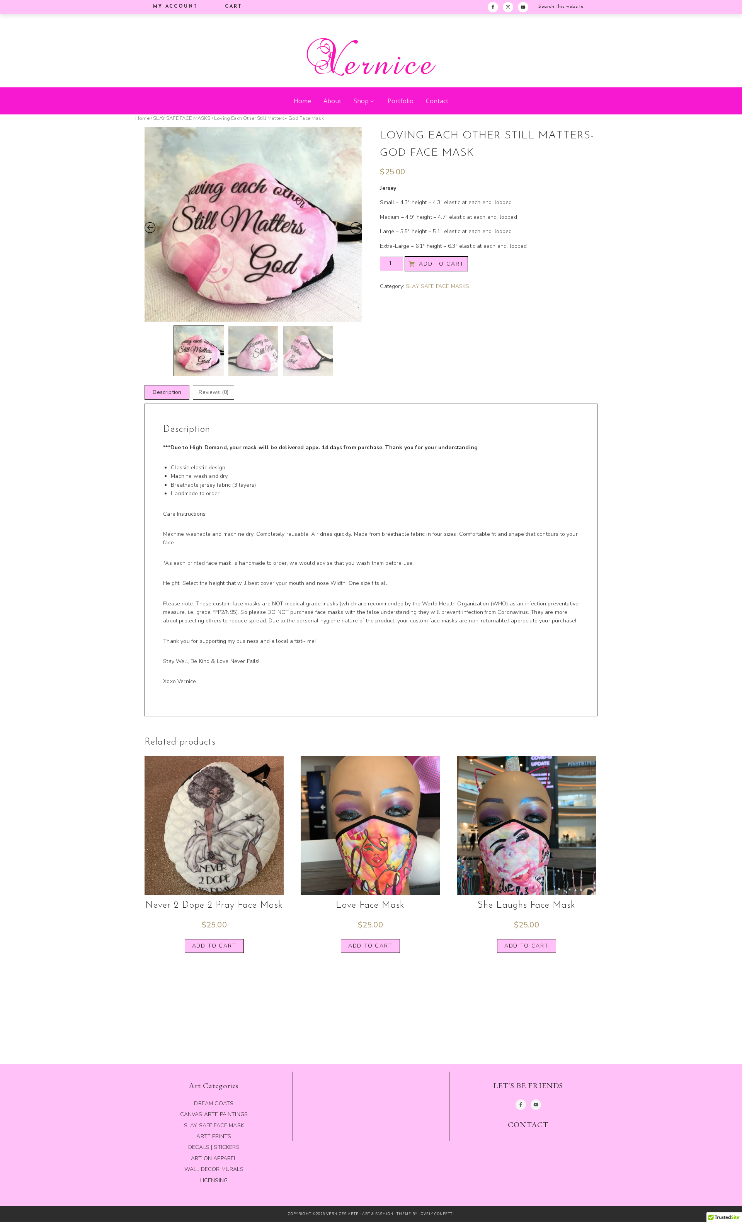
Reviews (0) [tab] (213, 392)
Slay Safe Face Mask (214, 1125)
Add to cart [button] (214, 945)
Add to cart (441, 264)
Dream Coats (213, 1103)
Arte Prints (213, 1136)
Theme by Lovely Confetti (425, 1214)
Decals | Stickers (214, 1147)
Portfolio (401, 101)
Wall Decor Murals (213, 1169)
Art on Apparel (214, 1158)
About (332, 101)
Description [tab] (167, 392)
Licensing (214, 1180)
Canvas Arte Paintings (214, 1114)
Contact (437, 101)
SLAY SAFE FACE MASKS (181, 118)
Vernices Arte (371, 49)
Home (302, 101)
